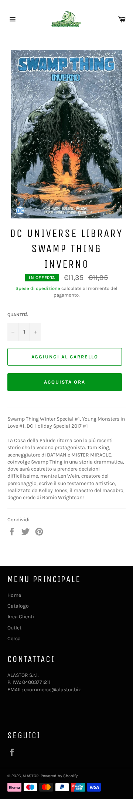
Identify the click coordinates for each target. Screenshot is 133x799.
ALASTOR (31, 775)
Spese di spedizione (38, 288)
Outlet (14, 628)
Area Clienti (20, 617)
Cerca (14, 638)
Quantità (17, 314)
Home (14, 595)
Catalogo (18, 606)
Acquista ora (64, 382)
